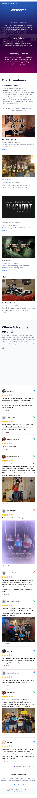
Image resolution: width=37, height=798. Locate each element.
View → (4, 149)
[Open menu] (34, 3)
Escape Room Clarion (9, 4)
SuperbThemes (18, 792)
